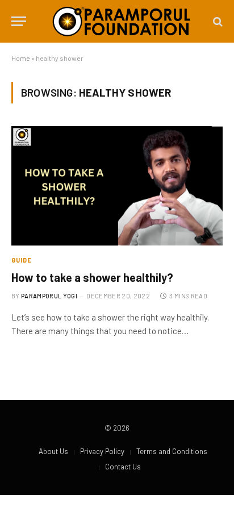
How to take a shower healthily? (92, 277)
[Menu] (18, 21)
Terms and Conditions (171, 451)
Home (20, 58)
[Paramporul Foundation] (121, 21)
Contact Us (123, 466)
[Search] (217, 21)
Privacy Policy (102, 451)
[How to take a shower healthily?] (117, 185)
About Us (53, 451)
